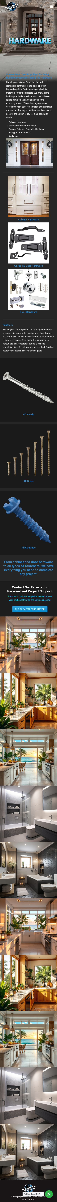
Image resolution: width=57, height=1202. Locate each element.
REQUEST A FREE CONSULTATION (30, 609)
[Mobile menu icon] (51, 6)
